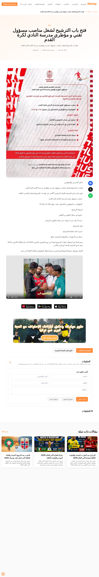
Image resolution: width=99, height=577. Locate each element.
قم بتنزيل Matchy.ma (9, 4)
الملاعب (66, 4)
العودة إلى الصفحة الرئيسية (63, 350)
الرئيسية (83, 4)
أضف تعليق (82, 399)
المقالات (57, 4)
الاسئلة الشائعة (39, 4)
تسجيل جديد (53, 399)
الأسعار (49, 4)
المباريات (75, 4)
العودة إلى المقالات (84, 350)
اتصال (30, 4)
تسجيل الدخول (68, 399)
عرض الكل (5, 431)
